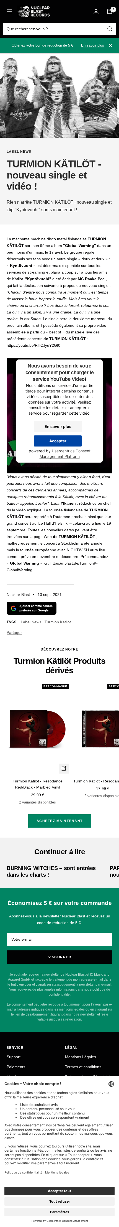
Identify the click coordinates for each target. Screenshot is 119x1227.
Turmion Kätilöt (58, 622)
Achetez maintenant (60, 821)
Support (13, 1057)
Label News (19, 152)
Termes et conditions (83, 1067)
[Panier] (109, 11)
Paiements (16, 1067)
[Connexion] (96, 11)
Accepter (57, 440)
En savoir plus (92, 45)
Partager (14, 632)
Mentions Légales (80, 1057)
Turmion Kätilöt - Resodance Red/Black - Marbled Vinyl (38, 784)
